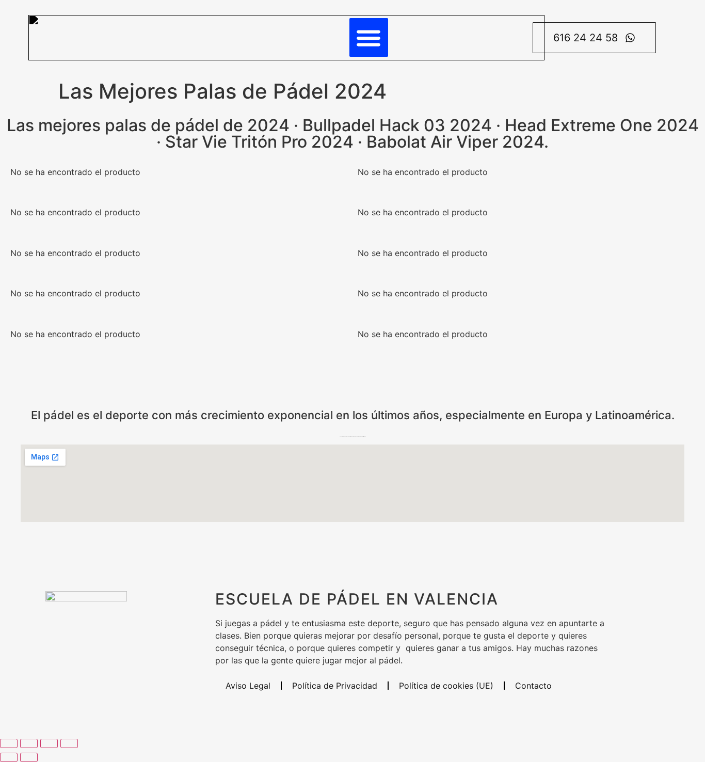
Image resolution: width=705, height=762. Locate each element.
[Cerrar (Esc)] (69, 743)
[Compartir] (49, 743)
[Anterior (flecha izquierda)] (9, 757)
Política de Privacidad (334, 685)
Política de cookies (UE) (446, 685)
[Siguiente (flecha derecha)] (29, 757)
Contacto (533, 685)
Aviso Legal (248, 685)
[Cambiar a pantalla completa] (29, 743)
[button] (368, 37)
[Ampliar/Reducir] (9, 743)
